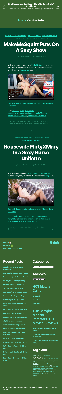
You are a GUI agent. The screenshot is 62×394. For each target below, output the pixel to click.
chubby (39, 216)
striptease (27, 221)
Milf (16, 116)
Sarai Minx (36, 304)
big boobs (34, 368)
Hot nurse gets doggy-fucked (13, 300)
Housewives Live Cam (21, 38)
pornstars (35, 375)
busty (22, 111)
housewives (39, 371)
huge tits (31, 113)
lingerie (55, 369)
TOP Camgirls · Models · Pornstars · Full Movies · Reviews (45, 317)
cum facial (38, 368)
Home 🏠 (7, 242)
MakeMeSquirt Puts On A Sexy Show (31, 47)
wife (45, 364)
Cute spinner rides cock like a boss (15, 317)
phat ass (52, 371)
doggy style (46, 368)
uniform (35, 221)
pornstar (41, 364)
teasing (53, 361)
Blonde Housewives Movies (22, 138)
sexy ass (31, 116)
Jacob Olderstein (25, 56)
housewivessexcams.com (17, 113)
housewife (38, 357)
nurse (47, 219)
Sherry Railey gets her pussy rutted (15, 273)
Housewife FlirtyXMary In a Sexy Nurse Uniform (31, 152)
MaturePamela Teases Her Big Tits (15, 342)
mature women (49, 361)
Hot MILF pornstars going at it (13, 284)
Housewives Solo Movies (39, 38)
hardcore (48, 373)
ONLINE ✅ (8, 245)
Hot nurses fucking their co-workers (15, 292)
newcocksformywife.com (40, 369)
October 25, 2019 (40, 56)
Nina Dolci (36, 296)
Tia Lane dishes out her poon (13, 288)
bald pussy (48, 371)
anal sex (43, 371)
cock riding (50, 360)
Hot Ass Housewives (49, 35)
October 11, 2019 (40, 165)
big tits (54, 373)
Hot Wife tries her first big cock (14, 328)
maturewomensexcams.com (39, 366)
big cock (41, 373)
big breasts (56, 360)
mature (10, 116)
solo (37, 116)
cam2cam (31, 216)
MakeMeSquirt (42, 113)
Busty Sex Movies (34, 35)
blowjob (42, 368)
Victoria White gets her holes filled (15, 309)
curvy (44, 216)
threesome (45, 355)
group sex (52, 358)
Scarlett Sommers (39, 300)
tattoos (48, 355)
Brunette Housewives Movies (15, 35)
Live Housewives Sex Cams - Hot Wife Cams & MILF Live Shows (31, 5)
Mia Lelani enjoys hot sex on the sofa (15, 277)
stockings (47, 366)
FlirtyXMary (12, 219)
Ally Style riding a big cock (12, 321)
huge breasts (52, 364)
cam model (29, 111)
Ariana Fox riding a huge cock (13, 313)
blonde (15, 216)
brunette (15, 111)
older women (13, 221)
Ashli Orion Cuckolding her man (14, 325)
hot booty (48, 358)
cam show (22, 216)
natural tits (22, 116)
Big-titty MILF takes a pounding (14, 281)
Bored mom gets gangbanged (13, 338)
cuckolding (35, 371)
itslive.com (56, 358)
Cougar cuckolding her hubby (13, 296)
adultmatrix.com (36, 373)
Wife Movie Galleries (12, 249)
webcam (42, 116)
